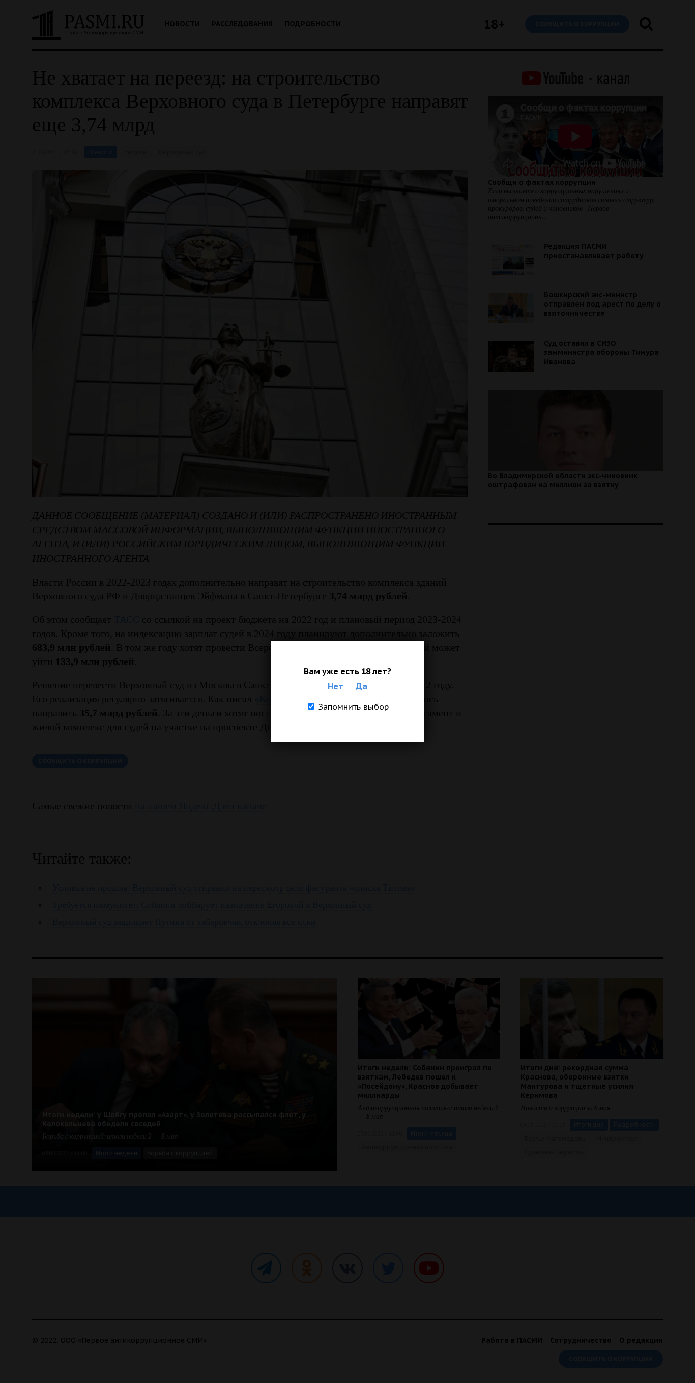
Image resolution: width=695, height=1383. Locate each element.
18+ (494, 24)
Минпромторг (617, 1138)
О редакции (641, 1340)
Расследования (242, 24)
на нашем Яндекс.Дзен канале (201, 805)
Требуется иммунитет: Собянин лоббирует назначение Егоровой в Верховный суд (211, 905)
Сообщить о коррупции (577, 24)
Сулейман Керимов (554, 1152)
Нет (335, 686)
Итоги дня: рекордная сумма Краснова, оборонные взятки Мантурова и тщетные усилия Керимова (576, 1081)
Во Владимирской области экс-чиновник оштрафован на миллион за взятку (563, 480)
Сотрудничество (581, 1340)
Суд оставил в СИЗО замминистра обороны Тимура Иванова (601, 352)
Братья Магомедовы (556, 1138)
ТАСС (126, 619)
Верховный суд (182, 152)
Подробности (312, 24)
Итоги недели (116, 1153)
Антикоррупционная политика (407, 1147)
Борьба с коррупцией (180, 1153)
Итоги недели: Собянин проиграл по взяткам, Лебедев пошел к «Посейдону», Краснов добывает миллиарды (425, 1081)
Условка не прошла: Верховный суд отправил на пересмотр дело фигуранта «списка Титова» (233, 887)
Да (361, 686)
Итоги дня (589, 1124)
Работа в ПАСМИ (511, 1340)
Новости (182, 24)
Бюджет (137, 152)
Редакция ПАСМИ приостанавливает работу (594, 251)
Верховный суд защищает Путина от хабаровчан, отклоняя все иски (184, 922)
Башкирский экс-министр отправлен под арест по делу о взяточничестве (602, 304)
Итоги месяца (431, 1133)
